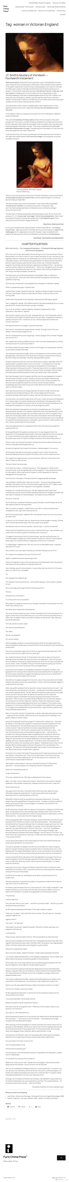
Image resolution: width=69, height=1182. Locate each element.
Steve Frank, (53, 224)
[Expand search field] (61, 1157)
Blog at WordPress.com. (59, 1177)
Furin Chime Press (6, 8)
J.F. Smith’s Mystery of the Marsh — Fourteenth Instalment (27, 77)
